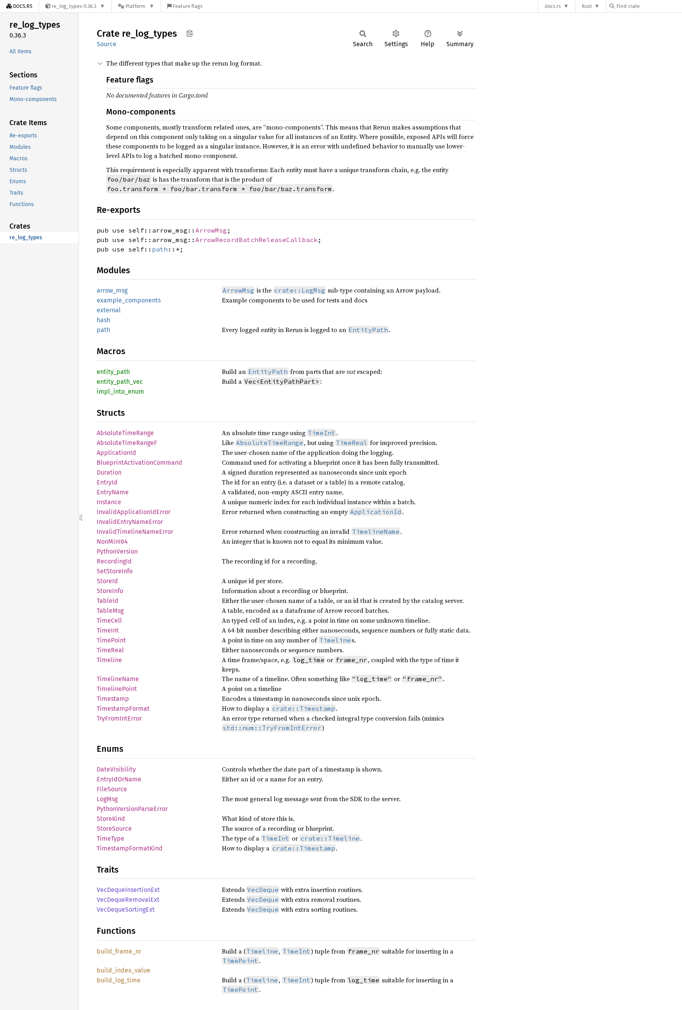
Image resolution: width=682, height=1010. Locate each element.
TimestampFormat (123, 708)
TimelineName (118, 679)
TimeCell (109, 620)
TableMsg (110, 610)
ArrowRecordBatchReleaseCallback (256, 240)
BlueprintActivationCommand (139, 462)
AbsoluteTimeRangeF (127, 443)
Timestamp (113, 698)
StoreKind (111, 818)
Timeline (109, 660)
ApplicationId (116, 452)
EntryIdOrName (119, 779)
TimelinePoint (117, 689)
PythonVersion (117, 551)
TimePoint (111, 640)
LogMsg (107, 799)
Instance (109, 502)
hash (103, 320)
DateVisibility (116, 769)
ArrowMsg (211, 230)
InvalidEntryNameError (130, 522)
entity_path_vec (120, 381)
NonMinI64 (112, 541)
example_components (129, 300)
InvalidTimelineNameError (135, 531)
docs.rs (553, 6)
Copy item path (189, 33)
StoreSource (114, 828)
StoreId (107, 581)
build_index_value (123, 970)
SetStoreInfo (115, 571)
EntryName (113, 492)
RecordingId (114, 561)
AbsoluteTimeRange (125, 433)
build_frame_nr (119, 951)
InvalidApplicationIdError (133, 512)
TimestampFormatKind (130, 848)
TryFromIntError (119, 718)
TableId (107, 600)
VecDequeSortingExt (126, 909)
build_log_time (119, 980)
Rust (587, 6)
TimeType (110, 838)
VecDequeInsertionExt (128, 890)
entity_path (113, 371)
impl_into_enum (120, 391)
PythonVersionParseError (132, 809)
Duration (109, 472)
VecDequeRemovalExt (128, 899)
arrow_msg (112, 290)
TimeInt (108, 630)
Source (106, 44)
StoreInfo (110, 591)
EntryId (107, 482)
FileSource (112, 789)
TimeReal (110, 650)
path (160, 249)
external (109, 310)
